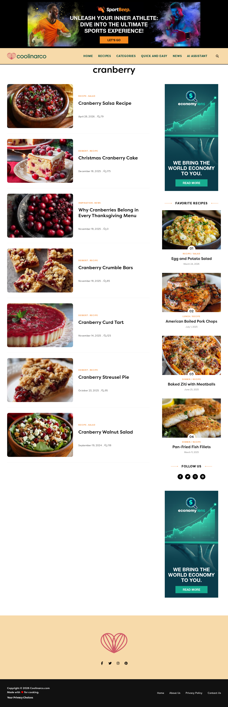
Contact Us (214, 693)
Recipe (82, 96)
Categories (126, 56)
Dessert (83, 151)
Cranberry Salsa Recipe (104, 103)
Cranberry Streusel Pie (103, 377)
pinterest (202, 476)
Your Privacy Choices (20, 697)
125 (109, 335)
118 (109, 445)
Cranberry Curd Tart (101, 322)
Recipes (104, 56)
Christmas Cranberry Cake (108, 158)
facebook (180, 476)
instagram (195, 476)
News (177, 56)
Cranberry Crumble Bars (105, 267)
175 (108, 171)
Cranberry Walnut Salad (105, 432)
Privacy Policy (194, 693)
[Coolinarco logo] (26, 56)
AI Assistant (197, 56)
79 (101, 116)
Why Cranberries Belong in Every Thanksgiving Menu (108, 212)
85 (108, 281)
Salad (91, 96)
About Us (174, 693)
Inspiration (85, 203)
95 (106, 390)
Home (88, 56)
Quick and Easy (154, 56)
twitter (187, 476)
